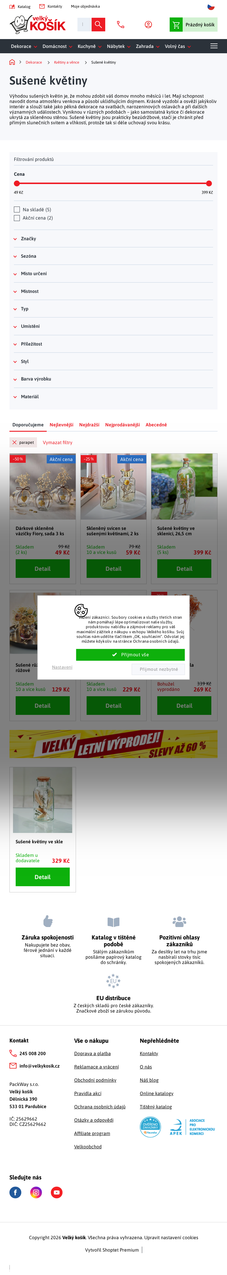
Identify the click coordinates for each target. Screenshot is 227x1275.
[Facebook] (15, 1193)
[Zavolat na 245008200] (122, 24)
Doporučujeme (28, 424)
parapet (26, 442)
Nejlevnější (61, 424)
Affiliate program (92, 1133)
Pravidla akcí (87, 1093)
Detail (43, 568)
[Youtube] (57, 1192)
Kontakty (55, 6)
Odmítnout (158, 669)
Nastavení (62, 667)
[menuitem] (25, 46)
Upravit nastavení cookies (171, 1237)
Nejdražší (89, 424)
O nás (146, 1066)
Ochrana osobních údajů (100, 1106)
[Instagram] (36, 1192)
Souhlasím (130, 655)
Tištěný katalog (156, 1106)
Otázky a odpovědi (94, 1120)
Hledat (98, 24)
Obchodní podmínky (95, 1080)
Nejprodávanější (122, 424)
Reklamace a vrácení (96, 1066)
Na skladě (36, 209)
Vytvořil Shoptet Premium (112, 1250)
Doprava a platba (92, 1053)
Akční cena (37, 217)
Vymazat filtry (57, 442)
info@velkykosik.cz (40, 1065)
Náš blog (149, 1080)
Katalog (24, 6)
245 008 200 (33, 1053)
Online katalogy (157, 1093)
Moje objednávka (85, 6)
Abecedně (156, 424)
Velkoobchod (88, 1146)
